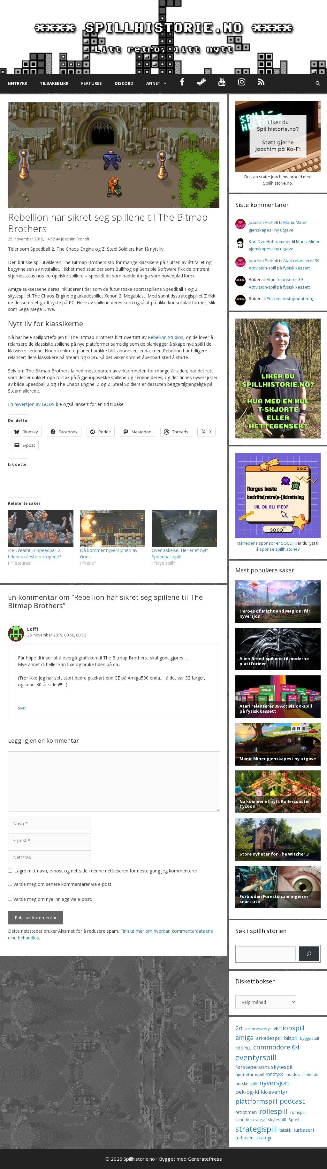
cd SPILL (243, 1048)
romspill (298, 1112)
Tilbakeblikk (54, 83)
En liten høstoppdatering (290, 298)
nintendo (310, 1074)
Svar (22, 707)
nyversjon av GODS (34, 404)
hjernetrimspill (249, 1074)
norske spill (246, 1083)
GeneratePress (205, 1159)
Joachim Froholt (75, 238)
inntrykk (274, 1074)
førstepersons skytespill (264, 1066)
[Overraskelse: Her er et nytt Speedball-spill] (184, 528)
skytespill (277, 1119)
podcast (292, 1101)
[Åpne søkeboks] (318, 83)
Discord (124, 83)
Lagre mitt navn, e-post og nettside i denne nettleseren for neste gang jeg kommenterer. (106, 871)
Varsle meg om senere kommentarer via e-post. (62, 884)
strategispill (256, 1128)
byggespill (309, 1038)
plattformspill (256, 1101)
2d (239, 1028)
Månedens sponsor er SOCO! (265, 543)
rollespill (273, 1111)
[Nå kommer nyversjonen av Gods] (112, 528)
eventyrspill (255, 1057)
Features (91, 83)
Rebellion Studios (165, 337)
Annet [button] (153, 83)
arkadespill (269, 1038)
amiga (244, 1037)
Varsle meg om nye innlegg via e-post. (52, 899)
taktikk (285, 1130)
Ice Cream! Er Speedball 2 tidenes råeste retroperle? (34, 553)
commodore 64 (276, 1046)
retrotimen (246, 1112)
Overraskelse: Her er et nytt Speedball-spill (180, 553)
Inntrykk (16, 83)
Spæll (293, 1119)
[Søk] (309, 953)
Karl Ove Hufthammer (270, 241)
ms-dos (292, 1074)
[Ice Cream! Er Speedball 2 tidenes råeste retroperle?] (40, 528)
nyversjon (274, 1082)
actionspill (289, 1028)
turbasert (304, 1130)
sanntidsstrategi (250, 1119)
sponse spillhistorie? (280, 549)
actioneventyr (258, 1029)
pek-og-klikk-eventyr (261, 1091)
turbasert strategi (253, 1138)
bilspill (290, 1038)
